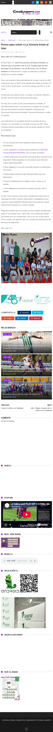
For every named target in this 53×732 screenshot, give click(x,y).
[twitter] (37, 2)
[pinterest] (46, 2)
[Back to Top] (26, 729)
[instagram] (50, 2)
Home (3, 40)
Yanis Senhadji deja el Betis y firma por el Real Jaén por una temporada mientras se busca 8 (26, 347)
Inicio (3, 32)
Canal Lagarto (45, 720)
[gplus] (41, 2)
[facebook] (33, 2)
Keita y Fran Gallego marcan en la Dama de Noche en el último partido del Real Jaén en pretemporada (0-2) (25, 370)
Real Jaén (11, 40)
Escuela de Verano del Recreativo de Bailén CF (21, 394)
